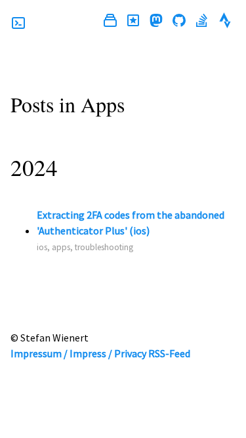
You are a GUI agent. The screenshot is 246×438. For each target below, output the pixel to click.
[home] (18, 23)
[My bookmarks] (133, 22)
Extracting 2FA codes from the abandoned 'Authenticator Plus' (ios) (130, 222)
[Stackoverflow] (202, 22)
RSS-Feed (169, 353)
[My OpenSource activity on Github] (179, 22)
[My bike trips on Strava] (225, 22)
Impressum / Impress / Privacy (78, 353)
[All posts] (110, 22)
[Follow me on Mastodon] (156, 22)
